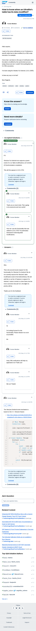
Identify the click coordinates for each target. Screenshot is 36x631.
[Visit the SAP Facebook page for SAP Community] (13, 608)
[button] (3, 31)
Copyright (9, 617)
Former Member (12, 23)
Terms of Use (27, 613)
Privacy (9, 613)
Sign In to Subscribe (25, 15)
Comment (30, 92)
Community (12, 2)
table (16, 86)
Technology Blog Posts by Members (14, 518)
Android (4, 86)
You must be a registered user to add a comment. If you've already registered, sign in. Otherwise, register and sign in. (17, 178)
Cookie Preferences (9, 627)
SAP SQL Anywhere (7, 38)
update (27, 86)
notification (11, 86)
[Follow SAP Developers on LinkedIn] (22, 608)
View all (4, 599)
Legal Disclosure (27, 617)
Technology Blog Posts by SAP (12, 533)
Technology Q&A (7, 6)
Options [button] (33, 15)
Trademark (9, 622)
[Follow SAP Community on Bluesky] (16, 608)
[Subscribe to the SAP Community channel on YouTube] (19, 608)
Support (27, 622)
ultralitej (22, 86)
